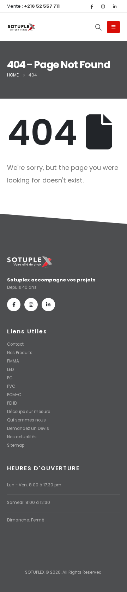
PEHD (12, 403)
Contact (15, 344)
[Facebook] (91, 6)
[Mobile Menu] (113, 27)
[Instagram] (103, 6)
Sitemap (15, 445)
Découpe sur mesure (28, 411)
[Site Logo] (21, 27)
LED (10, 369)
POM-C (14, 395)
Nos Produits (19, 352)
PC (9, 378)
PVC (11, 386)
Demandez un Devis (28, 428)
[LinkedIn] (115, 6)
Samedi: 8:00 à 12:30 (28, 502)
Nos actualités (22, 437)
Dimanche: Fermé (25, 520)
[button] (98, 27)
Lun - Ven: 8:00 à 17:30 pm (34, 485)
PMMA (13, 361)
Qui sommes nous (26, 420)
